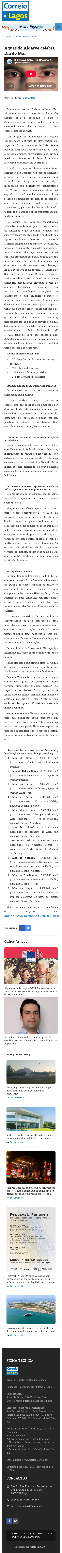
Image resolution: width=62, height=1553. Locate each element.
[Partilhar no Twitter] (28, 928)
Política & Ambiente (26, 36)
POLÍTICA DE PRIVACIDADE (26, 1536)
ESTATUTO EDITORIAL (23, 1533)
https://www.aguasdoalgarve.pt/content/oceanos (32, 915)
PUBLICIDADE (45, 1533)
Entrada (8, 36)
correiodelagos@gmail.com (26, 1505)
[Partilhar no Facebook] (22, 928)
